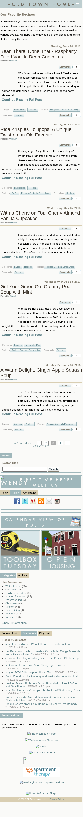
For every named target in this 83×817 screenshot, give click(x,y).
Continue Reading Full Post (22, 99)
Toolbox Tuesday (18, 592)
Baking (17, 267)
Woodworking (16, 599)
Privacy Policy (56, 799)
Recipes (32, 110)
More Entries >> (41, 445)
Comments (65, 67)
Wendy (13, 61)
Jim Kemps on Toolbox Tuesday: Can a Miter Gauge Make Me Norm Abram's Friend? (42, 653)
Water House (16, 586)
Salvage (13, 613)
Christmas (14, 603)
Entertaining (19, 110)
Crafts (14, 193)
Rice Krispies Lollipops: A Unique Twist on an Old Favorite (36, 132)
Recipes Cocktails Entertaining (64, 110)
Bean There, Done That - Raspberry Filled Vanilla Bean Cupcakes (38, 54)
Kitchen (12, 606)
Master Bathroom (18, 596)
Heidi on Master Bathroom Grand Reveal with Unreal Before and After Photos (41, 685)
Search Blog (10, 462)
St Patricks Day (33, 345)
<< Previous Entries (23, 443)
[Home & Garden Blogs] (41, 793)
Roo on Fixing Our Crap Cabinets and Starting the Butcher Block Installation (40, 698)
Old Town (13, 589)
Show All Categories (14, 622)
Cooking (18, 424)
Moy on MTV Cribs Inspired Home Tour (41, 672)
